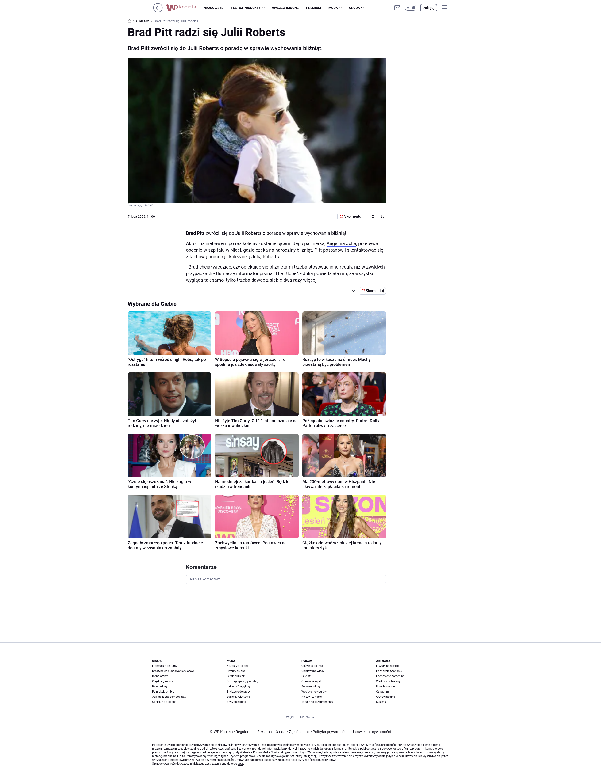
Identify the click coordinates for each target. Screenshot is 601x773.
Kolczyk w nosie (311, 696)
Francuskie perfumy (164, 665)
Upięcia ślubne (385, 686)
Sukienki (381, 702)
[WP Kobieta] (185, 7)
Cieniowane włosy (312, 671)
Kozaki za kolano (238, 665)
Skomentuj (353, 216)
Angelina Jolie (341, 243)
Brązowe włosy (310, 686)
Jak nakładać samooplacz (169, 696)
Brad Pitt (195, 233)
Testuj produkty (246, 8)
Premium (313, 8)
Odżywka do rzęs (312, 665)
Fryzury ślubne (236, 671)
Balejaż (306, 676)
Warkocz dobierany (388, 681)
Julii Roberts (248, 233)
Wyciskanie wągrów (314, 691)
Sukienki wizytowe (238, 696)
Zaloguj (428, 8)
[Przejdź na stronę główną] (158, 11)
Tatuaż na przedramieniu (317, 702)
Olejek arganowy (162, 681)
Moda (333, 8)
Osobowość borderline (390, 676)
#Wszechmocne (285, 8)
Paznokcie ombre (163, 691)
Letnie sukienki (236, 676)
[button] (410, 8)
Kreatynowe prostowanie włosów (173, 671)
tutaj (240, 763)
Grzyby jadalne (385, 696)
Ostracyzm (383, 691)
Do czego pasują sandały (243, 681)
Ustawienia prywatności (370, 732)
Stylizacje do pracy (238, 691)
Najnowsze (213, 8)
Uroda (354, 8)
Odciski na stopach (164, 702)
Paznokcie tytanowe (389, 671)
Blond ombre (160, 676)
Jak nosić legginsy (238, 686)
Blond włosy (159, 686)
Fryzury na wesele (387, 665)
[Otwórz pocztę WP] (397, 7)
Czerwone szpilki (312, 681)
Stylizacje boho (236, 702)
